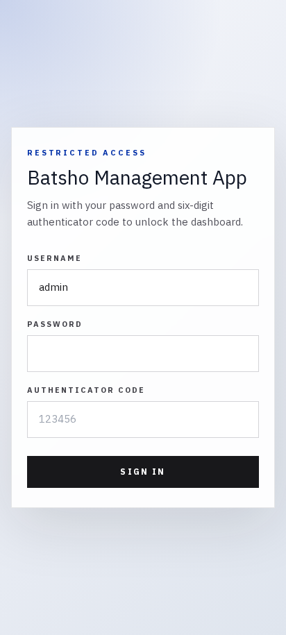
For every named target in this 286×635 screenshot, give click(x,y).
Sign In (142, 471)
